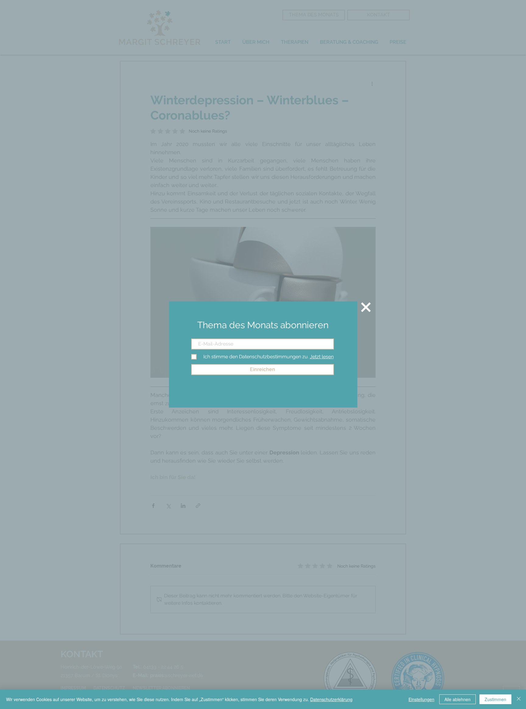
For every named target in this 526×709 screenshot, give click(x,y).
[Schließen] (518, 699)
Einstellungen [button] (421, 699)
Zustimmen (495, 699)
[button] (366, 307)
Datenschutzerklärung (331, 699)
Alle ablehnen (457, 699)
